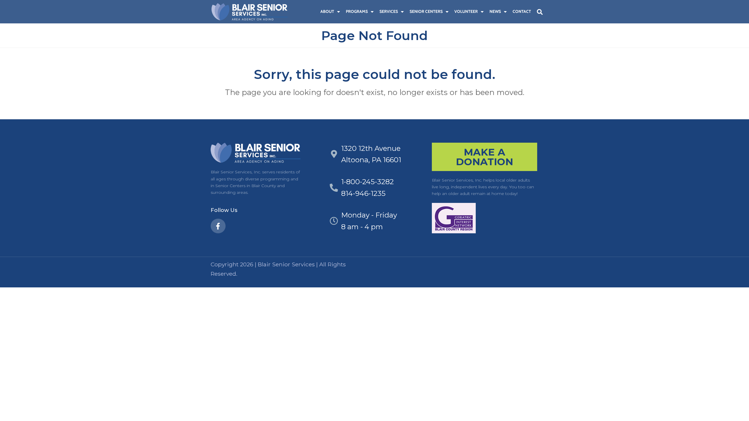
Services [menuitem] (388, 11)
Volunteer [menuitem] (466, 11)
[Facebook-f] (218, 226)
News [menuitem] (495, 11)
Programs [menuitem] (357, 11)
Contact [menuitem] (522, 11)
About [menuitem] (327, 11)
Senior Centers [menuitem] (426, 11)
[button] (540, 12)
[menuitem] (314, 11)
